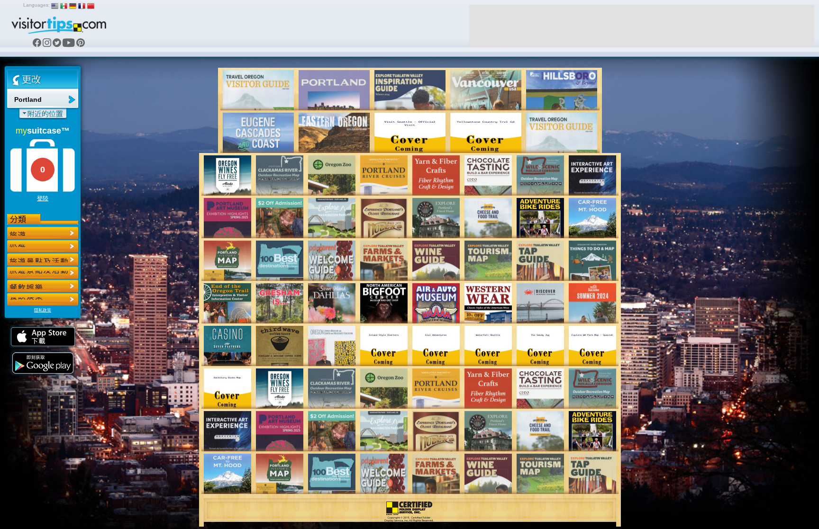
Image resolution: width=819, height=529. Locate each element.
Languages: (36, 5)
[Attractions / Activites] (42, 246)
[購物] (42, 273)
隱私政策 (42, 310)
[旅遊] (42, 233)
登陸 (42, 198)
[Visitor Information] (42, 299)
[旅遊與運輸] (42, 286)
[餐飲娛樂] (42, 259)
